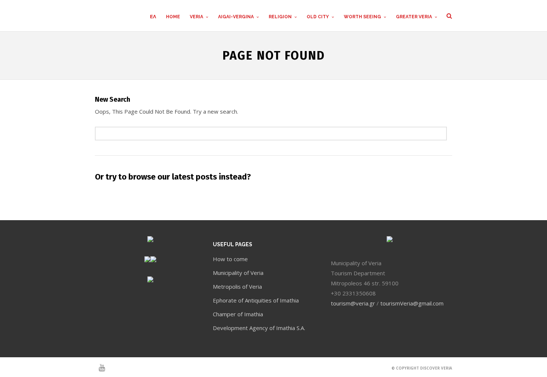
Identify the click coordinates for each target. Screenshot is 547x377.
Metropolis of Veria (237, 286)
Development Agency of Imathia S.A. (259, 328)
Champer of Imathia (238, 314)
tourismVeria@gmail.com (412, 303)
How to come (230, 259)
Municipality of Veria (238, 272)
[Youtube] (98, 367)
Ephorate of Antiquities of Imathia (256, 300)
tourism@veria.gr (353, 303)
